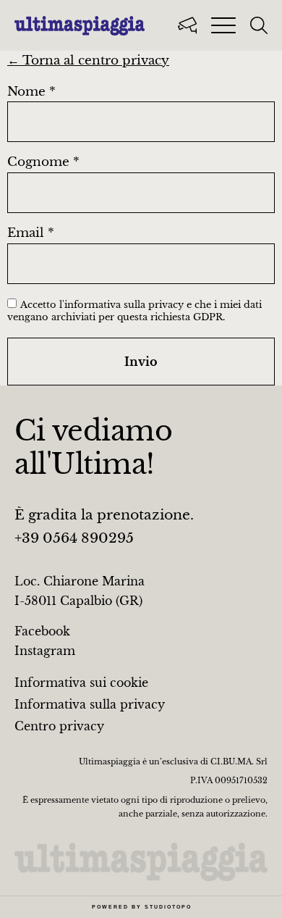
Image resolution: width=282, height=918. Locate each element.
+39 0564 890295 (74, 537)
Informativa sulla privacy (89, 704)
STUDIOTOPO (168, 907)
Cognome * (43, 163)
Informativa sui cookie (81, 682)
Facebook (42, 631)
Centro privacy (59, 726)
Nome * (31, 92)
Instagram (44, 650)
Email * (30, 234)
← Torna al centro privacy (88, 60)
